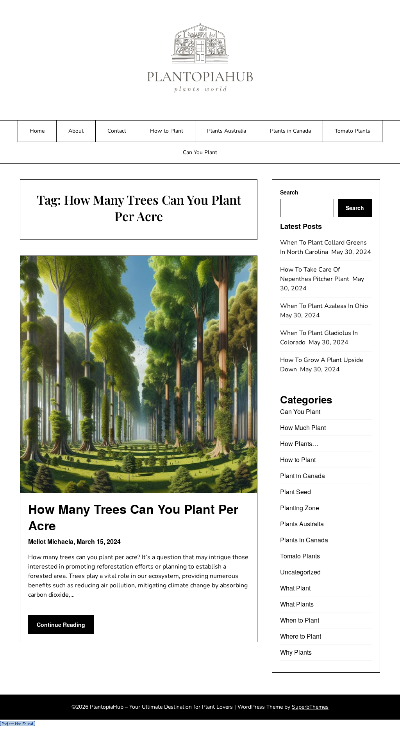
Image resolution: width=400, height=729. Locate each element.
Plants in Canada (290, 131)
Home (37, 131)
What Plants (297, 603)
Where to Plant (300, 636)
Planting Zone (299, 507)
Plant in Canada (302, 475)
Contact (116, 131)
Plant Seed (295, 491)
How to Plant (166, 131)
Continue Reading (61, 624)
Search (289, 192)
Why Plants (296, 652)
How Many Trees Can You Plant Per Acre (133, 517)
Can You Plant (200, 152)
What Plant (295, 587)
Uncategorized (300, 571)
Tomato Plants (352, 131)
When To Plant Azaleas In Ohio (325, 306)
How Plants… (299, 443)
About (76, 131)
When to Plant (299, 620)
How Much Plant (303, 427)
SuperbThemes (310, 707)
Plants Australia (226, 131)
